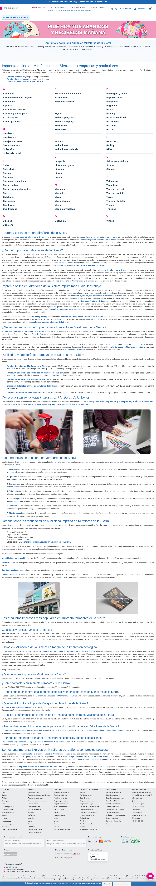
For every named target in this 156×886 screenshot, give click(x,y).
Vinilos (110, 221)
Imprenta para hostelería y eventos (54, 878)
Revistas (111, 141)
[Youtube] (139, 821)
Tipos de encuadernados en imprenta (93, 880)
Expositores (61, 97)
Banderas (8, 133)
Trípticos (111, 209)
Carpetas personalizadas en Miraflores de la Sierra (30, 393)
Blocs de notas (11, 145)
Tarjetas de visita (14, 79)
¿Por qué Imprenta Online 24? (142, 795)
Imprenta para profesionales (141, 792)
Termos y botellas (116, 201)
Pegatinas (112, 105)
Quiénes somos (137, 801)
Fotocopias (61, 125)
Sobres (110, 165)
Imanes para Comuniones (88, 830)
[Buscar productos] (112, 9)
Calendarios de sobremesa (115, 798)
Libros (10, 81)
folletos (18, 77)
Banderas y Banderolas (113, 821)
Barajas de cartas (12, 141)
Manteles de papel (8, 824)
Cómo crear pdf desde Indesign (52, 876)
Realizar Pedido (141, 876)
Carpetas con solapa (87, 801)
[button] (150, 9)
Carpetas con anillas (14, 181)
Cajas (6, 165)
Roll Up (110, 145)
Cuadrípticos (10, 209)
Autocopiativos (11, 121)
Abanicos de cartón (60, 798)
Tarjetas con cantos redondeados (39, 795)
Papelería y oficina (138, 807)
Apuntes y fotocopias (15, 113)
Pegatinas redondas (86, 824)
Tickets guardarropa (60, 795)
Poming (110, 113)
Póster (110, 129)
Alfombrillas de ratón (14, 109)
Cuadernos (9, 205)
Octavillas (60, 221)
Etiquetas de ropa (64, 101)
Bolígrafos (9, 149)
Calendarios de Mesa (113, 812)
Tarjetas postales (116, 193)
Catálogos (8, 197)
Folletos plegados (65, 117)
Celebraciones (137, 812)
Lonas (58, 177)
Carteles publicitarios (35, 829)
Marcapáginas (63, 201)
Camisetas (9, 201)
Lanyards (60, 161)
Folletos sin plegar (65, 121)
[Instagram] (136, 821)
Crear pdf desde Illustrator (34, 876)
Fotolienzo (61, 129)
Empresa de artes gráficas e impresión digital (100, 876)
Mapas (58, 197)
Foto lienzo (57, 824)
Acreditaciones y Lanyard (17, 97)
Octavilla (5, 818)
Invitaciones (61, 145)
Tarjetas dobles (33, 804)
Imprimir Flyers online (83, 878)
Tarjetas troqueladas (34, 807)
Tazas (109, 197)
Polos (109, 109)
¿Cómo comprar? (137, 798)
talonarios (26, 81)
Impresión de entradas (61, 792)
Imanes (59, 141)
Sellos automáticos (117, 161)
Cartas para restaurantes (17, 189)
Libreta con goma (64, 165)
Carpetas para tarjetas (61, 801)
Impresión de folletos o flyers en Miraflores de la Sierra (32, 386)
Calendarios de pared (113, 795)
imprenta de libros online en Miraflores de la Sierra (63, 651)
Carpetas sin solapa (86, 804)
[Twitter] (133, 821)
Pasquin (4, 815)
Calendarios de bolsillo (113, 792)
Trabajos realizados (120, 876)
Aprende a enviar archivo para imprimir (14, 876)
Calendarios (9, 169)
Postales (111, 125)
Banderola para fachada (62, 830)
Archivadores (10, 117)
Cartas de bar (10, 185)
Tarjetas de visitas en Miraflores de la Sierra (27, 366)
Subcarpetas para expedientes (90, 807)
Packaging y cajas (116, 93)
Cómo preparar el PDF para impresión (74, 876)
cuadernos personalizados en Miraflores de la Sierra (47, 542)
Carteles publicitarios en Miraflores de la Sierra (29, 379)
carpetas (27, 79)
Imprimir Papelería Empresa (98, 878)
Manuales (60, 193)
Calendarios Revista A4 (113, 807)
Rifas (109, 149)
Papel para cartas (86, 795)
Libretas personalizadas (88, 815)
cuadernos (38, 81)
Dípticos (7, 221)
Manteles (60, 189)
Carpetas (8, 177)
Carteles (10, 77)
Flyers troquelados (8, 807)
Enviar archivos (38, 878)
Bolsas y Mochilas (112, 818)
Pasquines (112, 101)
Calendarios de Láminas (114, 804)
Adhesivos (9, 101)
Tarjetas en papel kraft (35, 798)
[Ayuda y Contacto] (116, 9)
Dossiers (8, 225)
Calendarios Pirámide (113, 801)
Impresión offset (71, 878)
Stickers (111, 169)
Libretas (59, 169)
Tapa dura (112, 185)
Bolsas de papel (12, 153)
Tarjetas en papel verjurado (37, 801)
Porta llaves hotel (116, 117)
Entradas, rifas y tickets (68, 93)
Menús (58, 205)
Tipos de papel (131, 876)
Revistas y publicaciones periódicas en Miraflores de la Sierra (35, 373)
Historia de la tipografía (13, 878)
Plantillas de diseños (27, 878)
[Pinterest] (142, 821)
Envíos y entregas (138, 804)
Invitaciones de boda (66, 149)
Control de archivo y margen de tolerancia (120, 878)
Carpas (7, 173)
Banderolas (9, 137)
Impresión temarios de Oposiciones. (70, 880)
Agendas (8, 105)
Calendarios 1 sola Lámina (115, 809)
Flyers (58, 113)
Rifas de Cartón (59, 809)
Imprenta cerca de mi (139, 815)
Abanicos (8, 93)
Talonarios (112, 181)
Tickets (110, 205)
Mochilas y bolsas (65, 209)
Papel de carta (114, 97)
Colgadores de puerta (61, 804)
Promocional (136, 809)
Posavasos (112, 121)
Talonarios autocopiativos (88, 812)
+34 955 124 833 (125, 9)
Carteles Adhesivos (34, 832)
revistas (17, 81)
